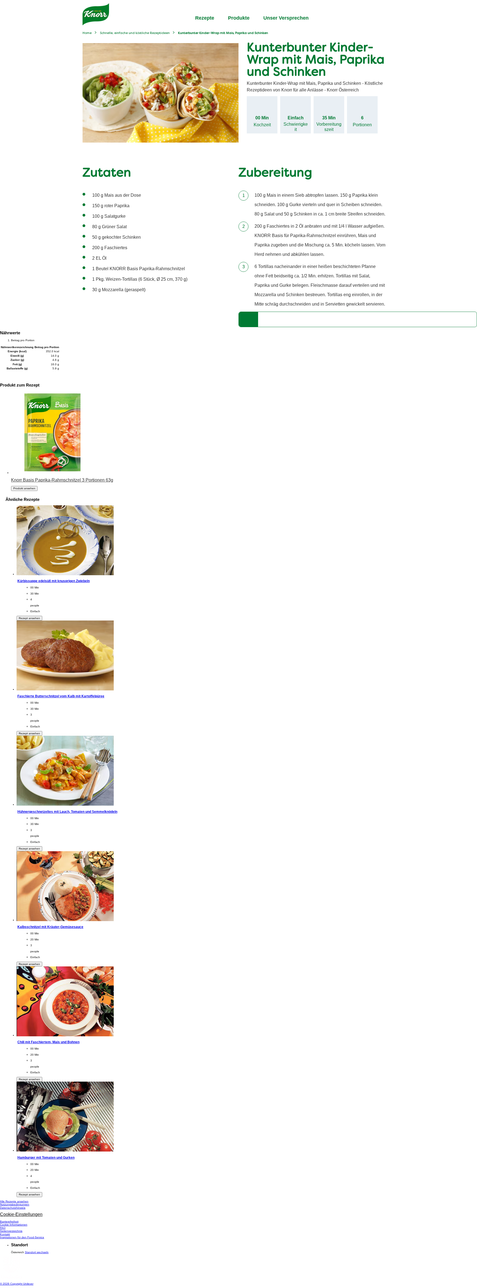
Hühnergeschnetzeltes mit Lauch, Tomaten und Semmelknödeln (67, 811)
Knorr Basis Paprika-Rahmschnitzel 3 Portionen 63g (62, 480)
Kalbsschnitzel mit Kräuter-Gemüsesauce (50, 927)
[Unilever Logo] (11, 1277)
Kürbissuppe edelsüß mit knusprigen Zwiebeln (53, 581)
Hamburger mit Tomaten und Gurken (46, 1157)
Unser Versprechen (286, 18)
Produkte (239, 18)
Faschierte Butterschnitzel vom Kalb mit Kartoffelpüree (60, 696)
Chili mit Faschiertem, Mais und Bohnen (48, 1042)
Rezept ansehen (29, 618)
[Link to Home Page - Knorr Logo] (96, 14)
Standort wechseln (37, 1252)
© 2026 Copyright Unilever (16, 1283)
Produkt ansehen (24, 488)
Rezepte (204, 18)
